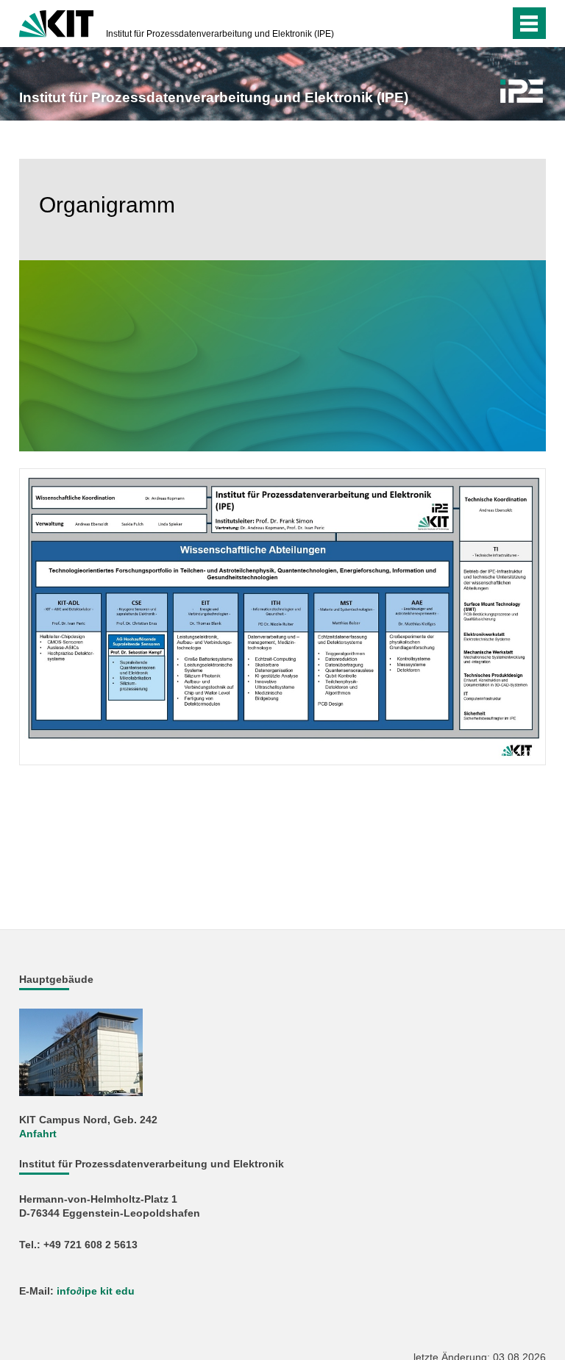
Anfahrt (38, 1133)
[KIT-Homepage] (56, 22)
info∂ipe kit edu (96, 1291)
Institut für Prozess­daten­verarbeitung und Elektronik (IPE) (220, 34)
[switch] (469, 23)
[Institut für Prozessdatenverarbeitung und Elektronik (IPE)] (521, 91)
